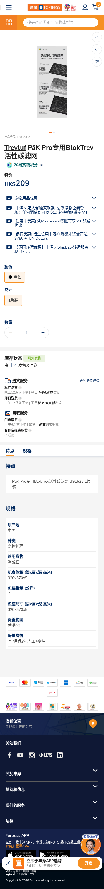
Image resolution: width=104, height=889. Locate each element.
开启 (89, 863)
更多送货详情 (90, 381)
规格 (27, 451)
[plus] (43, 332)
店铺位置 (13, 721)
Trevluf (15, 147)
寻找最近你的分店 (19, 727)
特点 (10, 451)
